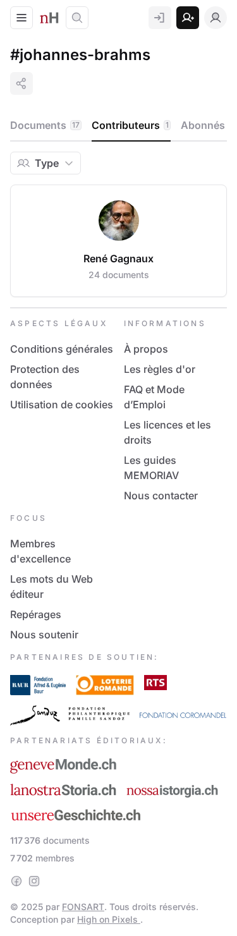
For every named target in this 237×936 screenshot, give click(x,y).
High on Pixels (108, 919)
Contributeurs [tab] (130, 125)
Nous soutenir (44, 634)
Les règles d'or (159, 369)
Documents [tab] (45, 125)
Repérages (35, 614)
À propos (146, 349)
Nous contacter (161, 495)
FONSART (83, 906)
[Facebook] (16, 881)
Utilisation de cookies (61, 404)
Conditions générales (61, 349)
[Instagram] (34, 881)
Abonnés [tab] (207, 125)
